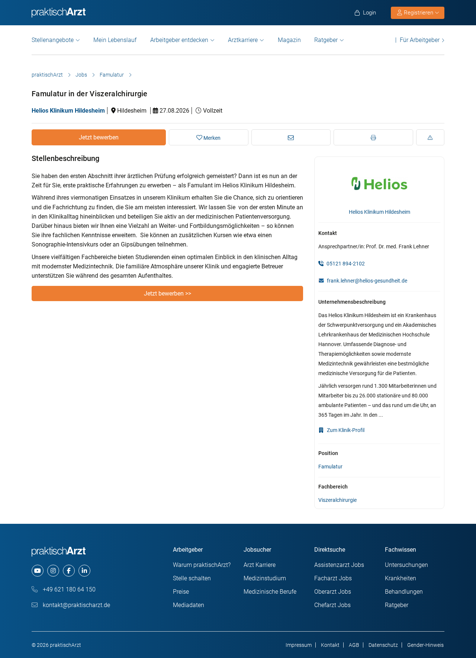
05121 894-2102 (345, 264)
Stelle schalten (192, 578)
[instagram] (53, 571)
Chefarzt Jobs (332, 605)
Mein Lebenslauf (114, 40)
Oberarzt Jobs (332, 591)
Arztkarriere (243, 40)
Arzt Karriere (260, 564)
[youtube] (38, 571)
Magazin (289, 40)
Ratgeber (326, 40)
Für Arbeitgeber (420, 40)
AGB (354, 645)
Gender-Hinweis (425, 645)
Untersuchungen (406, 564)
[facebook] (69, 571)
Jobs (81, 75)
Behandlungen (404, 591)
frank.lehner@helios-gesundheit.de (367, 281)
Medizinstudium (265, 578)
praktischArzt (47, 75)
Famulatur (112, 75)
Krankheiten (400, 578)
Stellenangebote (53, 40)
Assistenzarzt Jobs (339, 564)
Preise (181, 591)
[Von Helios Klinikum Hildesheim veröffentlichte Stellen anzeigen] (379, 183)
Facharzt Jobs (333, 578)
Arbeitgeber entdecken (179, 40)
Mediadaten (188, 605)
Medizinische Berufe (270, 591)
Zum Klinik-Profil (345, 430)
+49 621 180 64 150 (68, 589)
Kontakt (330, 645)
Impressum (299, 645)
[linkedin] (84, 571)
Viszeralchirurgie (337, 500)
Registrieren (418, 12)
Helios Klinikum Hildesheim (68, 110)
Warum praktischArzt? (202, 564)
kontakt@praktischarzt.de (75, 605)
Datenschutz (383, 645)
